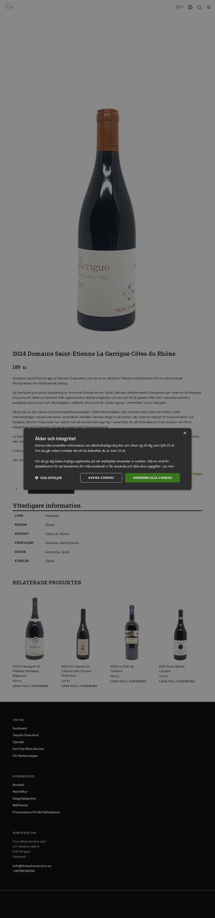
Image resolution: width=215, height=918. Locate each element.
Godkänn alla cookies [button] (152, 478)
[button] (48, 478)
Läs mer (168, 466)
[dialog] (107, 459)
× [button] (184, 433)
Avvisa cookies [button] (101, 478)
